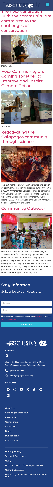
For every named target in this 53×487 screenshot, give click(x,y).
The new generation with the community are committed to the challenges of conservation (26, 21)
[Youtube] (21, 389)
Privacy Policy (39, 316)
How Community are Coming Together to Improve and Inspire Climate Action (22, 78)
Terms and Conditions (9, 319)
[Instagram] (15, 389)
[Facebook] (8, 389)
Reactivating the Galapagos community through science (25, 137)
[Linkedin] (8, 395)
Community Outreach (23, 208)
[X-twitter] (28, 389)
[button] (47, 4)
